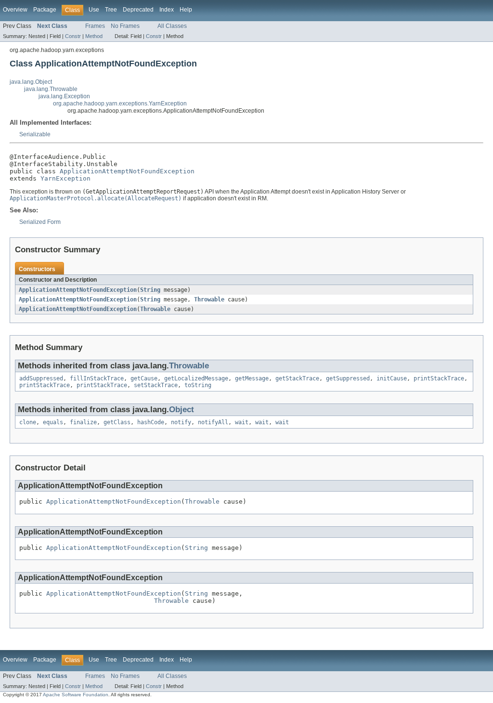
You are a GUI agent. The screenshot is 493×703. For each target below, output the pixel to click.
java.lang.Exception (64, 96)
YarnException (65, 178)
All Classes (172, 26)
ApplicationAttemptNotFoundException (127, 171)
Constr (73, 36)
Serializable (35, 134)
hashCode (150, 422)
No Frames (125, 26)
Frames (95, 26)
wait (241, 422)
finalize (83, 422)
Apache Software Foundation (75, 694)
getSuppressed (348, 378)
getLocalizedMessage (196, 378)
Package (44, 9)
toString (197, 385)
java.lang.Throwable (51, 89)
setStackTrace (156, 385)
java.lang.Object (31, 81)
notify (181, 422)
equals (53, 422)
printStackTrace (439, 378)
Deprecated (138, 9)
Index (166, 9)
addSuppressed (41, 378)
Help (186, 9)
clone (27, 422)
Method (94, 36)
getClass (117, 422)
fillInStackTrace (97, 378)
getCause (143, 378)
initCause (391, 378)
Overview (15, 9)
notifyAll (213, 422)
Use (94, 9)
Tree (111, 9)
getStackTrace (297, 378)
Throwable (209, 299)
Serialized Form (40, 222)
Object (181, 409)
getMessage (252, 378)
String (150, 289)
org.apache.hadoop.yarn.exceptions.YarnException (120, 103)
